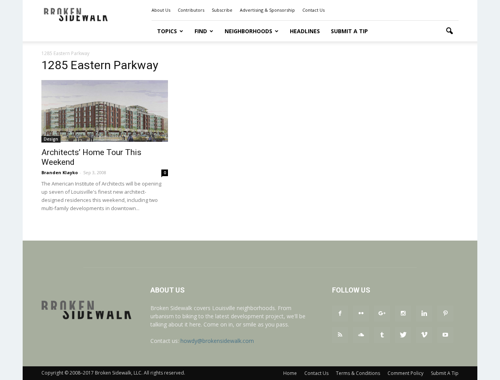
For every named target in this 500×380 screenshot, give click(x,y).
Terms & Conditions (358, 373)
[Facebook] (340, 313)
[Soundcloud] (361, 335)
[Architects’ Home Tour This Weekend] (104, 111)
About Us (161, 10)
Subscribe (222, 10)
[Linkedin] (424, 313)
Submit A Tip (349, 31)
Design (51, 139)
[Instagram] (403, 313)
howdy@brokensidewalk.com (217, 340)
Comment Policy (405, 373)
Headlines (305, 31)
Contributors (191, 10)
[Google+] (382, 313)
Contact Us (313, 10)
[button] (449, 31)
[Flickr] (361, 313)
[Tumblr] (382, 335)
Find (201, 31)
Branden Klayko (59, 172)
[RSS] (340, 335)
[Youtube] (445, 335)
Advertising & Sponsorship (267, 10)
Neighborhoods (248, 31)
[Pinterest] (445, 313)
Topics (167, 31)
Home (290, 373)
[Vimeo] (424, 335)
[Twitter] (403, 335)
